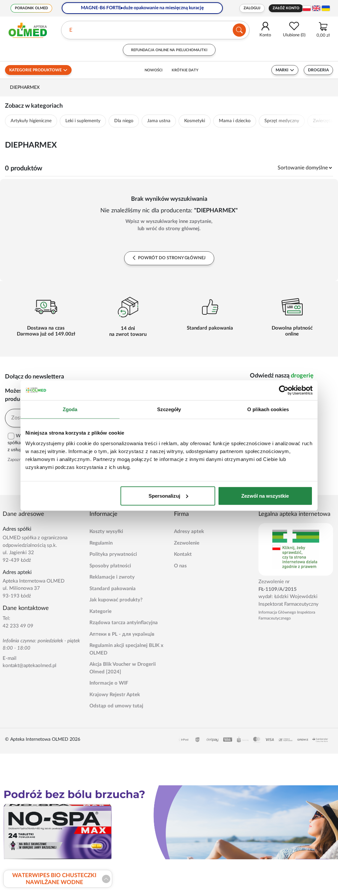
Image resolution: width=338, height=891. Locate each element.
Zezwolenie (186, 543)
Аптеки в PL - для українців (121, 634)
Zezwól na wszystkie (265, 495)
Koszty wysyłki (106, 531)
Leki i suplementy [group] (82, 121)
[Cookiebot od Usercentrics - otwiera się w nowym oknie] (284, 390)
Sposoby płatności (110, 565)
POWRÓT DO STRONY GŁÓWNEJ (171, 258)
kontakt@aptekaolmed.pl (29, 665)
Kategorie (100, 611)
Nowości (153, 70)
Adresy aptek (189, 531)
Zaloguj (252, 8)
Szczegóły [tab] (169, 409)
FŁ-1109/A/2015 (277, 589)
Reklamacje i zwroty (112, 577)
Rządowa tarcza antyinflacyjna (123, 622)
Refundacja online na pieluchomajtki (169, 50)
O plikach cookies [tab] (268, 409)
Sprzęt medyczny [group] (281, 121)
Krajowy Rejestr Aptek (114, 694)
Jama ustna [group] (158, 121)
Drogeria (318, 70)
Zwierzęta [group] (322, 121)
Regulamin (101, 543)
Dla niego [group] (123, 121)
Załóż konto (286, 8)
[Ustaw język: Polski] (306, 8)
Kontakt (183, 554)
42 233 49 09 (18, 626)
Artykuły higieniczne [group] (31, 121)
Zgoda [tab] (70, 409)
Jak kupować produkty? (116, 599)
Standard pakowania (112, 588)
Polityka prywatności (113, 554)
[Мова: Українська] (325, 8)
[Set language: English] (316, 8)
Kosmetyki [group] (194, 121)
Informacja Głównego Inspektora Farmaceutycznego (286, 615)
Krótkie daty (185, 70)
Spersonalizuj (164, 495)
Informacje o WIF (108, 683)
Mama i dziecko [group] (235, 121)
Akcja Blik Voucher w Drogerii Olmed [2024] (122, 668)
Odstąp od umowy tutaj (116, 705)
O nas (180, 565)
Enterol (77, 30)
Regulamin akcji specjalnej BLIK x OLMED (126, 649)
